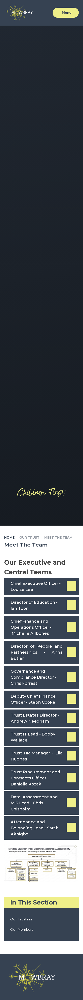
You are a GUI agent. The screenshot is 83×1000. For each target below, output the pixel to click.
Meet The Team (58, 537)
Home (9, 537)
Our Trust (29, 537)
